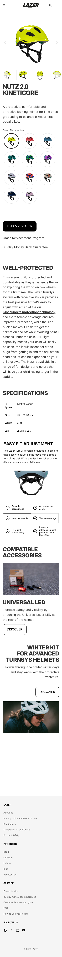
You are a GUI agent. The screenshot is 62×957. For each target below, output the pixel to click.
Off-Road (8, 857)
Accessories (10, 874)
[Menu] (4, 5)
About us (8, 812)
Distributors (9, 824)
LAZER (35, 949)
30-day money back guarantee (19, 896)
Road (6, 851)
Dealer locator (10, 891)
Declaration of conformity (16, 829)
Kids (5, 868)
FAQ (5, 908)
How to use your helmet (16, 913)
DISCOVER (14, 629)
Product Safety (11, 835)
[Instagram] (17, 930)
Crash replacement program (18, 902)
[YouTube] (23, 930)
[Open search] (50, 5)
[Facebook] (5, 930)
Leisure (7, 863)
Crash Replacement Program (23, 238)
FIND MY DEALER (19, 226)
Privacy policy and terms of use (20, 818)
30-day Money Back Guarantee (25, 247)
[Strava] (11, 930)
